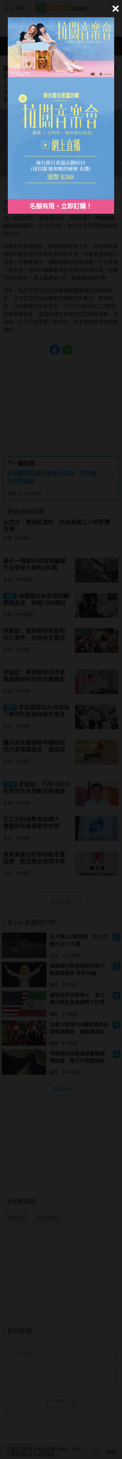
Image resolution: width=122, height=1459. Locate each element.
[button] (115, 9)
